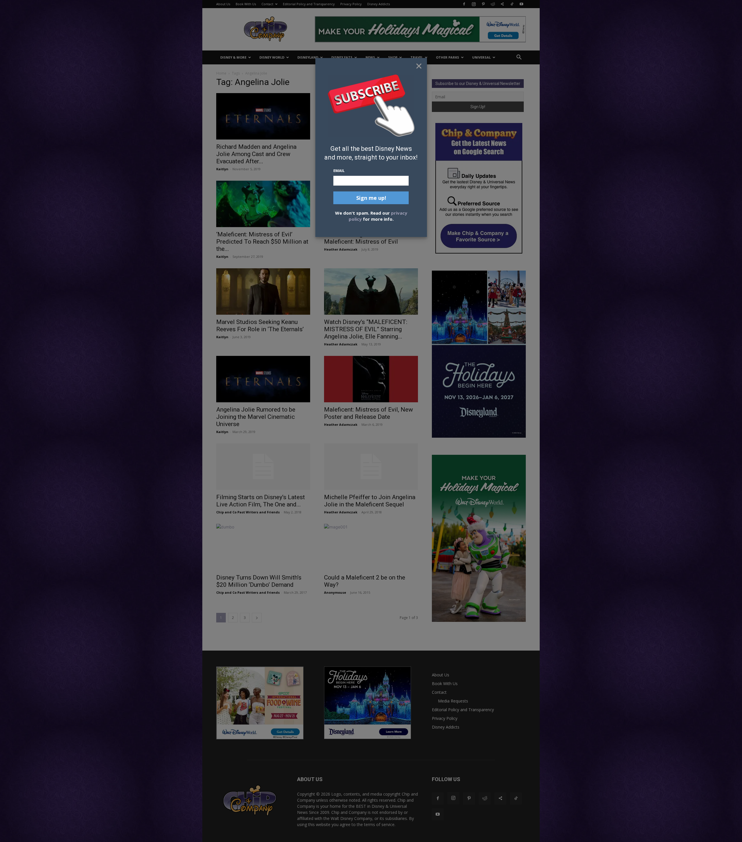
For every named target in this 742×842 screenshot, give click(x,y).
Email (339, 170)
